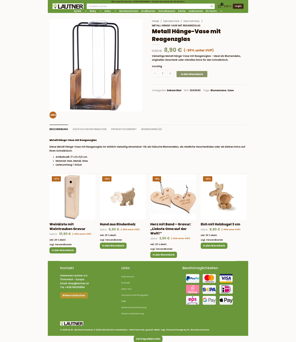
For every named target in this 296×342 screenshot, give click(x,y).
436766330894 (76, 287)
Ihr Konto (211, 11)
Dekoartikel (191, 21)
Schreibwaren (166, 11)
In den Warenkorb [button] (63, 250)
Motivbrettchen (128, 11)
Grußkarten (148, 11)
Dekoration (171, 21)
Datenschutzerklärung (134, 307)
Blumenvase (218, 90)
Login (238, 6)
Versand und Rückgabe (134, 295)
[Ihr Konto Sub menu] (221, 11)
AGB (123, 301)
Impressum (127, 276)
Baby (93, 11)
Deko (108, 11)
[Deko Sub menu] (115, 11)
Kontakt (125, 282)
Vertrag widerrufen (148, 338)
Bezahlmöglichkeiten (200, 268)
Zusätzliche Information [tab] (90, 129)
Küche (182, 11)
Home (155, 21)
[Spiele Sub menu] (86, 11)
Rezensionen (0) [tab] (151, 129)
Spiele (77, 11)
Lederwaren (196, 11)
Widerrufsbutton (73, 295)
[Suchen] (211, 6)
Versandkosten (63, 244)
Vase (230, 90)
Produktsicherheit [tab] (124, 129)
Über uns (126, 288)
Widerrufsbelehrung (132, 313)
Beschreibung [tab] (58, 129)
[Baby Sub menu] (101, 11)
